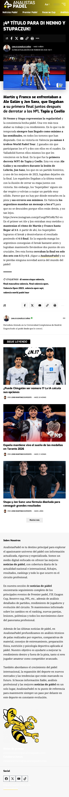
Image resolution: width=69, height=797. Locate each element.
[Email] (21, 38)
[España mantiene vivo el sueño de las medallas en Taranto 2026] (34, 423)
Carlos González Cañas (21, 46)
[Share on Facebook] (11, 38)
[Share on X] (16, 38)
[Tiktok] (25, 779)
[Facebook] (6, 779)
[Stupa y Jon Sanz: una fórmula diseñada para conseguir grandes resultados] (34, 479)
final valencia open (38, 283)
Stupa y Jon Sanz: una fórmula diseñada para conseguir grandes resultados (31, 503)
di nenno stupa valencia (32, 279)
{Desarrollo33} (10, 788)
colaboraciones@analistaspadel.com (25, 761)
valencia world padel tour (16, 292)
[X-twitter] (13, 779)
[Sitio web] (64, 318)
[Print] (32, 38)
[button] (47, 4)
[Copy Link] (27, 38)
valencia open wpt (34, 288)
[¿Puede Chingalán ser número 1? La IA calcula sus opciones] (34, 366)
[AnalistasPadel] (19, 4)
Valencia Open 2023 (13, 288)
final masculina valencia (15, 283)
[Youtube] (19, 779)
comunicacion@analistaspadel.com (24, 752)
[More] (37, 38)
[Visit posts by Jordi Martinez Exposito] (5, 397)
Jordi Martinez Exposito (21, 397)
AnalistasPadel (49, 255)
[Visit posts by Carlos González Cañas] (6, 48)
